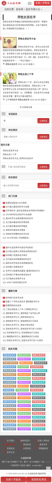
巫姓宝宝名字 (9, 413)
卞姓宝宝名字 (24, 429)
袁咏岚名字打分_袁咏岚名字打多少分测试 (24, 329)
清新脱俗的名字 (39, 370)
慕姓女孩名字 (24, 355)
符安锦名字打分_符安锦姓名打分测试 (23, 332)
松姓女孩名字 (9, 370)
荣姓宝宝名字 (39, 413)
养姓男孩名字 (9, 386)
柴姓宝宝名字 (39, 421)
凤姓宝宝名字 (9, 355)
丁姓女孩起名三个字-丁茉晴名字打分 (22, 309)
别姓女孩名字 (9, 359)
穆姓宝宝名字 (39, 425)
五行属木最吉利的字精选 (16, 226)
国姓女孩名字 (26, 363)
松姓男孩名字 (37, 367)
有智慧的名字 (24, 359)
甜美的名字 (23, 386)
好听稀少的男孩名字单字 (16, 255)
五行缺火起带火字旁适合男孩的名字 (21, 251)
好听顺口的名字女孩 (14, 298)
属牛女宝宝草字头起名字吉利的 (19, 247)
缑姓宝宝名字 (39, 398)
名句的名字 (23, 367)
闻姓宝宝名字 (9, 394)
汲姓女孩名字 (9, 378)
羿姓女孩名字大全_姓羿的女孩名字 (18, 158)
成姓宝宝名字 (24, 405)
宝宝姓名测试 (38, 479)
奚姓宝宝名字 (24, 394)
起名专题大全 (33, 9)
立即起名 (43, 121)
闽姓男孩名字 (24, 370)
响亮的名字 (8, 390)
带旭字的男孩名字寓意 (15, 230)
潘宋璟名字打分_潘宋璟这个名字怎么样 (23, 313)
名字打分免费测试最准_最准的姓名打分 (23, 271)
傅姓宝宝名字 (24, 421)
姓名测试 (12, 177)
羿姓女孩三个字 (26, 74)
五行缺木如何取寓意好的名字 (18, 259)
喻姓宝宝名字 (9, 367)
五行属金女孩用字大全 (15, 278)
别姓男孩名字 (40, 363)
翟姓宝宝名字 (9, 421)
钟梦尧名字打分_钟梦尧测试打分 (20, 317)
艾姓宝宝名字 (24, 425)
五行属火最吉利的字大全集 (17, 207)
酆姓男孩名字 (39, 378)
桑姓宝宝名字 (39, 429)
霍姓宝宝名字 (24, 409)
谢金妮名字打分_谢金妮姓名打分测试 (22, 321)
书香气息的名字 (10, 363)
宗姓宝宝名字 (22, 390)
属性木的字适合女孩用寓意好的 (19, 263)
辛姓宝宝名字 (39, 402)
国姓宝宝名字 (39, 417)
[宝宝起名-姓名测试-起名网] (11, 4)
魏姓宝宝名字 (9, 405)
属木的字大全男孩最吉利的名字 (19, 218)
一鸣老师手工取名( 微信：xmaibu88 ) (26, 465)
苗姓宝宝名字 (39, 409)
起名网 (19, 9)
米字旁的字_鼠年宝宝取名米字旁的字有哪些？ (26, 210)
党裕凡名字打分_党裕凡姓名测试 (20, 325)
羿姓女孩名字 (24, 378)
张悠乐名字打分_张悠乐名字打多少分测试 (25, 340)
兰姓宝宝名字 (39, 405)
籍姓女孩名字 (39, 355)
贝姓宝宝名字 (39, 359)
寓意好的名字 (24, 382)
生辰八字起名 (13, 479)
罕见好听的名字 (38, 386)
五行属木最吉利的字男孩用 (17, 222)
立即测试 (43, 137)
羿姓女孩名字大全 (27, 39)
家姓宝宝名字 (24, 413)
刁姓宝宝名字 (24, 398)
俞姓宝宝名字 (24, 402)
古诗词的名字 (9, 382)
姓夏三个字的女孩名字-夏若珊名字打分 (23, 301)
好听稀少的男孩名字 (14, 267)
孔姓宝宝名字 (9, 409)
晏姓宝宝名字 (9, 402)
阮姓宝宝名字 (9, 417)
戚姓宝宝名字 (37, 390)
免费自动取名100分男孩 (16, 203)
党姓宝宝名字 (9, 398)
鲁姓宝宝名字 (24, 417)
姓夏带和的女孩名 (13, 305)
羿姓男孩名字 (9, 374)
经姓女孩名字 (24, 374)
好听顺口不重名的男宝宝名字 (18, 275)
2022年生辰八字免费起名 (18, 238)
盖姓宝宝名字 (39, 394)
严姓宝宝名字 (9, 429)
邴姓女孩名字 (39, 374)
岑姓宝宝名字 (9, 425)
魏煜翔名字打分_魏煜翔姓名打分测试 (23, 336)
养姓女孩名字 (39, 382)
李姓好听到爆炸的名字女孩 (17, 234)
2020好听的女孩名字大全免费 (19, 214)
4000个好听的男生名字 (17, 282)
